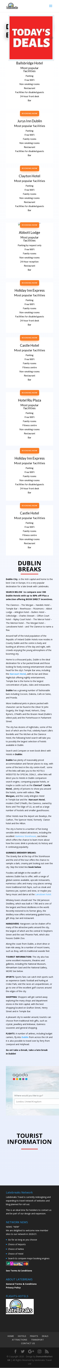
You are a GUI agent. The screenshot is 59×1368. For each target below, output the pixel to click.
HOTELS (22, 1336)
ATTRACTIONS (19, 1339)
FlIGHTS (34, 1336)
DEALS (45, 1336)
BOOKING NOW (29, 113)
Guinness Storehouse (25, 836)
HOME (11, 1336)
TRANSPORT (37, 1339)
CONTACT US (28, 1343)
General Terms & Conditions (21, 1283)
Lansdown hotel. (43, 894)
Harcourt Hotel (18, 673)
